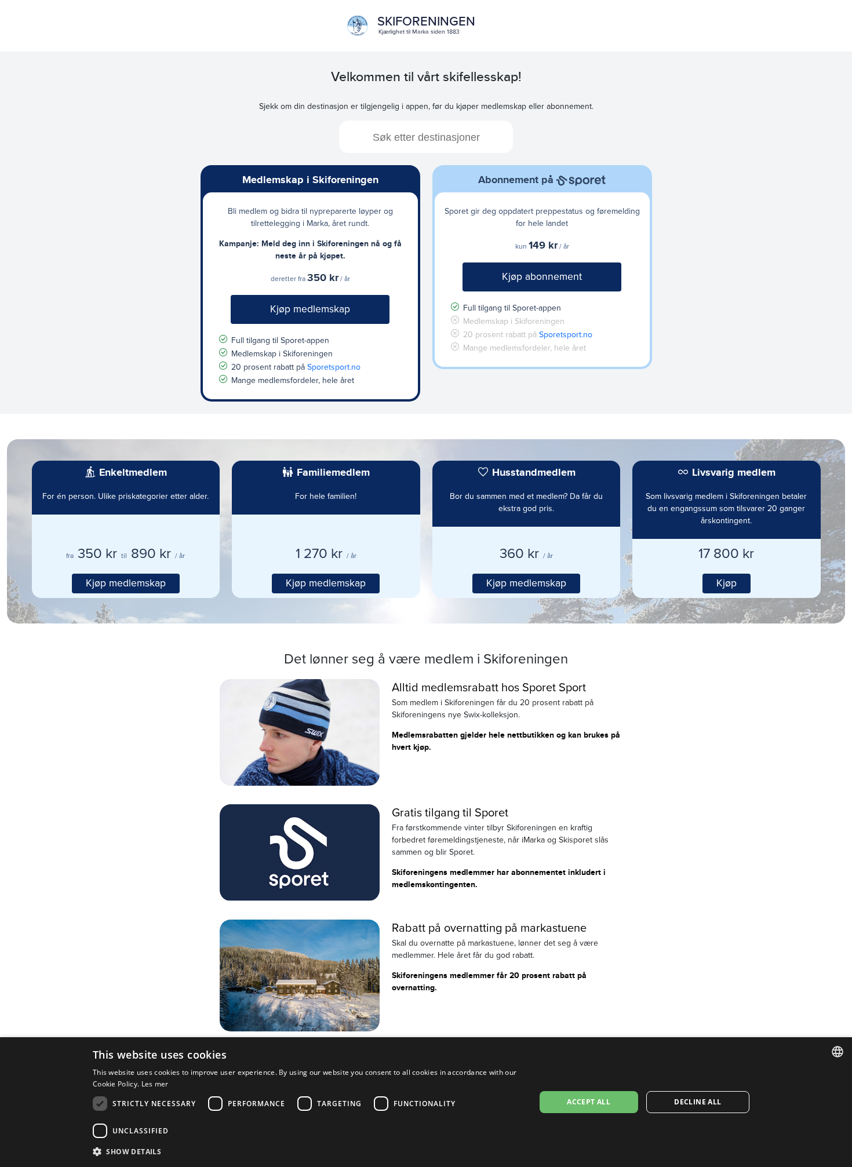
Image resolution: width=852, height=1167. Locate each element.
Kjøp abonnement (542, 277)
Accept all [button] (588, 1102)
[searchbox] (426, 137)
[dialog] (426, 1102)
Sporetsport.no (334, 367)
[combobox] (426, 137)
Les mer (155, 1084)
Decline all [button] (697, 1102)
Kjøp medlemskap (310, 309)
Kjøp (726, 583)
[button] (307, 1151)
